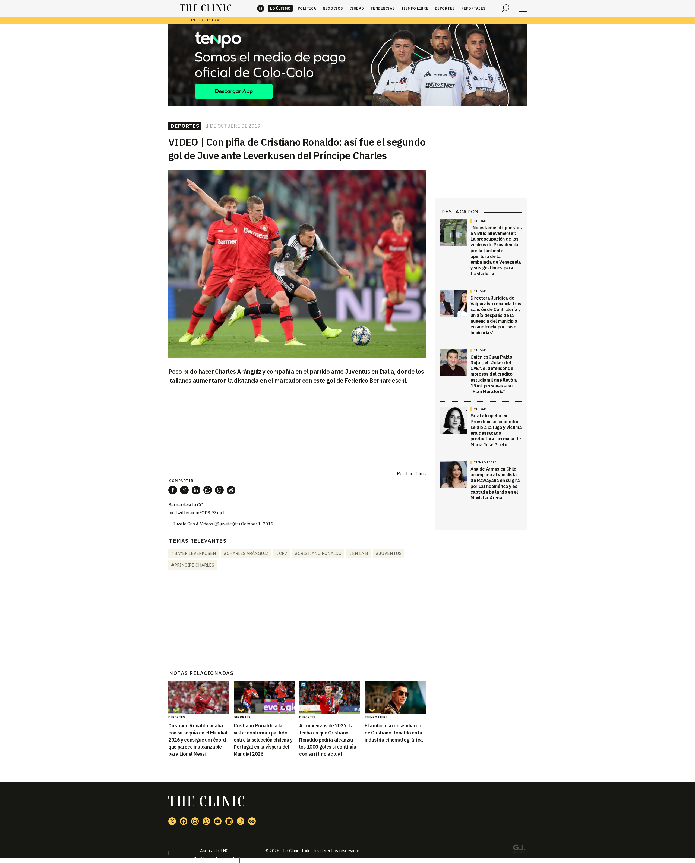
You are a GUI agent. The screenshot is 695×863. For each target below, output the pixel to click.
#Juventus (388, 553)
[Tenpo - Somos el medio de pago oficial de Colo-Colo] (347, 65)
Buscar (505, 8)
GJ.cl (519, 849)
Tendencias (383, 8)
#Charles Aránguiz (245, 553)
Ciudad (356, 8)
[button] (172, 490)
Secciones (523, 8)
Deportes (445, 8)
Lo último (280, 8)
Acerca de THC (214, 850)
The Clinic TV (218, 821)
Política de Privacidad (214, 858)
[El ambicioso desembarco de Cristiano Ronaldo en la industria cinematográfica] (395, 697)
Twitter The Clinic (172, 821)
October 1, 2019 (257, 523)
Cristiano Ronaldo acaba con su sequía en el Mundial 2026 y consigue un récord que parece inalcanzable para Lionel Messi (197, 739)
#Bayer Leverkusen (193, 553)
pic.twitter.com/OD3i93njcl (196, 513)
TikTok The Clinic (240, 821)
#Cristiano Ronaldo (318, 553)
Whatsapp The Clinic (206, 821)
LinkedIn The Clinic (229, 821)
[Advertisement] (297, 621)
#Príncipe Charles (192, 565)
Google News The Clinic (252, 821)
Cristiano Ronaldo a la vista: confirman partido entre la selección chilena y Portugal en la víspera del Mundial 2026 (263, 739)
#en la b (358, 553)
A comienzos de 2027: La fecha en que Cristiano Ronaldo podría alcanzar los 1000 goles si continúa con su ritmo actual (327, 739)
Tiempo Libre (414, 8)
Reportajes (473, 8)
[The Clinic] (205, 8)
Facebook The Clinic (183, 821)
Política (307, 8)
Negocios (333, 8)
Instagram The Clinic (195, 821)
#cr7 (281, 553)
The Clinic (260, 8)
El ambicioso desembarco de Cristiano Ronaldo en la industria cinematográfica (394, 732)
